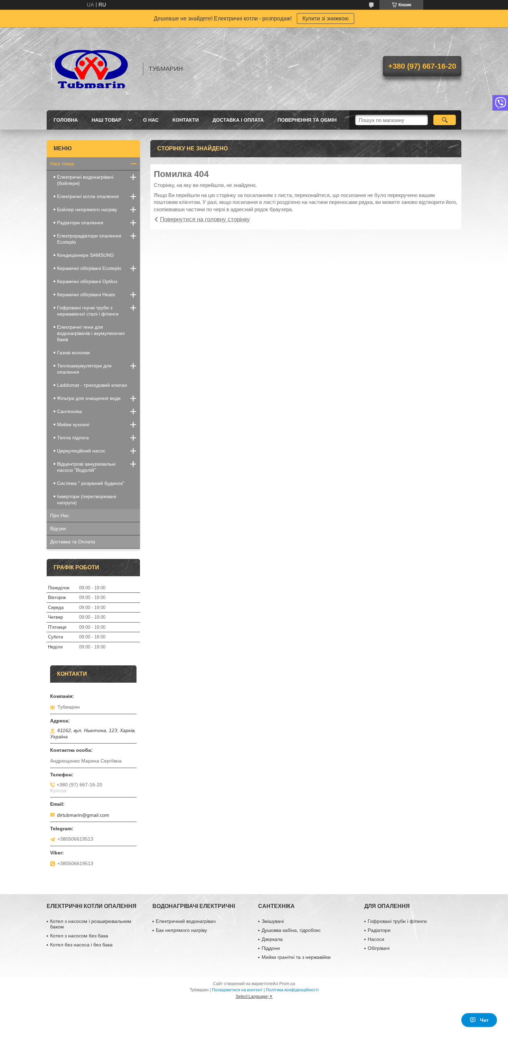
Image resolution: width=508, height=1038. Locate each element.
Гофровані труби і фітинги (397, 921)
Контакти (185, 120)
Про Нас (59, 515)
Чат (484, 1020)
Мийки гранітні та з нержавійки (296, 957)
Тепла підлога (73, 437)
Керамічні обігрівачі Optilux (87, 281)
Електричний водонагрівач (186, 921)
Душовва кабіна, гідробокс (291, 930)
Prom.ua (287, 983)
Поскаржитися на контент (237, 990)
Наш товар (106, 120)
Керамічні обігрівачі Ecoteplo (89, 268)
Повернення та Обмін (307, 120)
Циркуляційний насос (81, 450)
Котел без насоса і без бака (81, 944)
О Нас (151, 120)
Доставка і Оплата (238, 120)
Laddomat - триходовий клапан (92, 385)
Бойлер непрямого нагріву (87, 209)
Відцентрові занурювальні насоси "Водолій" (86, 467)
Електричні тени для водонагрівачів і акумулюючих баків (91, 333)
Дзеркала (272, 939)
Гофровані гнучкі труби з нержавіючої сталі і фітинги (88, 311)
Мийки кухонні (73, 424)
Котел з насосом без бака (79, 935)
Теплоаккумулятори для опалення (84, 369)
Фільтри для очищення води (89, 398)
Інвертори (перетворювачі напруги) (86, 499)
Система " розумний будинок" (90, 483)
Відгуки (58, 528)
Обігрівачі (378, 948)
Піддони (271, 948)
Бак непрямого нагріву (181, 930)
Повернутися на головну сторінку (205, 219)
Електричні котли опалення (88, 196)
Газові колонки (73, 352)
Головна (66, 120)
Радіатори (379, 930)
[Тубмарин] (92, 68)
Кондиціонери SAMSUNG (85, 255)
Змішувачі (273, 921)
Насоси (376, 939)
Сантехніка (69, 411)
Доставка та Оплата (72, 541)
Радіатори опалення (80, 222)
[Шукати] (444, 120)
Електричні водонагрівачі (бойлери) (85, 180)
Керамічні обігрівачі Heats (86, 294)
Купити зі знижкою (325, 18)
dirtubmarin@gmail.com (83, 815)
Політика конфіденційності (292, 990)
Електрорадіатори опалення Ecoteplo (89, 239)
